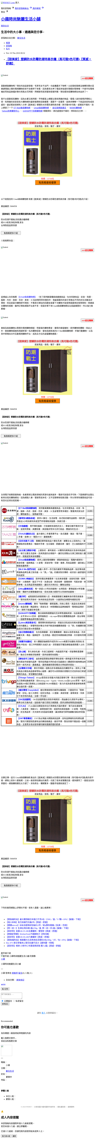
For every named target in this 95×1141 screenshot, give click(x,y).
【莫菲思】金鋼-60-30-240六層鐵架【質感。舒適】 (28, 937)
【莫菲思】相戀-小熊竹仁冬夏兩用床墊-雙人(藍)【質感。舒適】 (34, 946)
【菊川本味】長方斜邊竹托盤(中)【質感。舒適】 (27, 922)
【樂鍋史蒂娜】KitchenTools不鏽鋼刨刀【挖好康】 (28, 934)
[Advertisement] (47, 273)
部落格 (9, 46)
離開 (14, 1136)
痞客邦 (15, 973)
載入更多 (5, 989)
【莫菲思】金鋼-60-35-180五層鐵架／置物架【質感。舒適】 (32, 931)
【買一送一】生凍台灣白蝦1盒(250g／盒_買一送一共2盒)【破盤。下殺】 (38, 928)
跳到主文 (5, 26)
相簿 (8, 43)
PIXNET (29, 1107)
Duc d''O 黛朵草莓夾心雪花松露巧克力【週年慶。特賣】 (30, 943)
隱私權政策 (61, 1107)
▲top (3, 984)
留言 (20, 973)
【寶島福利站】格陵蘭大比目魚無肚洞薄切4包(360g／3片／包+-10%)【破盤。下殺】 (43, 940)
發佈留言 (5, 1004)
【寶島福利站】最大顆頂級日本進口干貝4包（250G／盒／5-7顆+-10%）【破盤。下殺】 (44, 919)
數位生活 (21, 38)
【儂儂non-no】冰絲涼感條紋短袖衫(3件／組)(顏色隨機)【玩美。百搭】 (37, 925)
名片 (8, 49)
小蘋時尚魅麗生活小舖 (21, 19)
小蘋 (3, 959)
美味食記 (20, 980)
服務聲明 (71, 1107)
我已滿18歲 (6, 1136)
